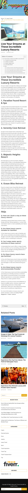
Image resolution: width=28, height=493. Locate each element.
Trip (2, 457)
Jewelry (3, 439)
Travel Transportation (6, 454)
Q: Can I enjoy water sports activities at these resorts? (16, 70)
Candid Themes (13, 486)
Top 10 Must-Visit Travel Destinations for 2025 (11, 417)
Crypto (2, 430)
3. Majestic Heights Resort (9, 63)
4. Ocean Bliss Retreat (9, 64)
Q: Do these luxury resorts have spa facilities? (15, 71)
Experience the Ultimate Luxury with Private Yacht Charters (13, 386)
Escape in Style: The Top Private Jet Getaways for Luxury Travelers (12, 335)
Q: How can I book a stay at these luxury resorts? (15, 67)
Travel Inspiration (5, 448)
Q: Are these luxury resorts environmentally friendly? (16, 72)
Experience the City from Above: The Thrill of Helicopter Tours (13, 361)
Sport (2, 445)
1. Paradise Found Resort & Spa (10, 60)
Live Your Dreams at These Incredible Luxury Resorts (13, 58)
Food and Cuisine (5, 433)
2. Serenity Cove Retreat (9, 61)
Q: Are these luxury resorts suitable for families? (15, 68)
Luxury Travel (4, 442)
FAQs (6, 66)
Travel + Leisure (12, 294)
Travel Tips (3, 451)
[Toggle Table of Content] (24, 57)
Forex (2, 436)
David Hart (3, 52)
